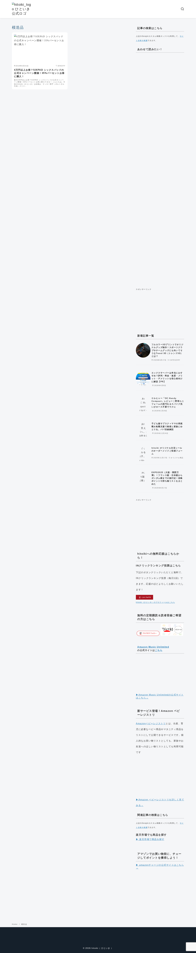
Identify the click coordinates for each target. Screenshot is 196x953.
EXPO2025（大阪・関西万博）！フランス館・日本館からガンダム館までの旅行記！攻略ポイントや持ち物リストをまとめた (167, 478)
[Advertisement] (160, 169)
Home (15, 924)
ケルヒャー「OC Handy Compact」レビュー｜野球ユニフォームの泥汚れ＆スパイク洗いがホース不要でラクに (168, 402)
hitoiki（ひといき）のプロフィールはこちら (155, 602)
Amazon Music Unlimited (153, 647)
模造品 (24, 924)
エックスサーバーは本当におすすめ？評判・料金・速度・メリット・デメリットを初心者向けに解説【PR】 (167, 377)
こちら (159, 650)
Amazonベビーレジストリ (151, 723)
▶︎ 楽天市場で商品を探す (150, 839)
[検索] (182, 9)
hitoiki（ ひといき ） (102, 948)
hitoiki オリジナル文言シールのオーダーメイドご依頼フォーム (167, 451)
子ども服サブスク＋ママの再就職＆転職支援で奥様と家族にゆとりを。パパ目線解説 (167, 426)
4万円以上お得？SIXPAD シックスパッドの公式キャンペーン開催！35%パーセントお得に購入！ (39, 73)
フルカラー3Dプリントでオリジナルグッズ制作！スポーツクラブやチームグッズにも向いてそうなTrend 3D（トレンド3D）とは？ (168, 350)
